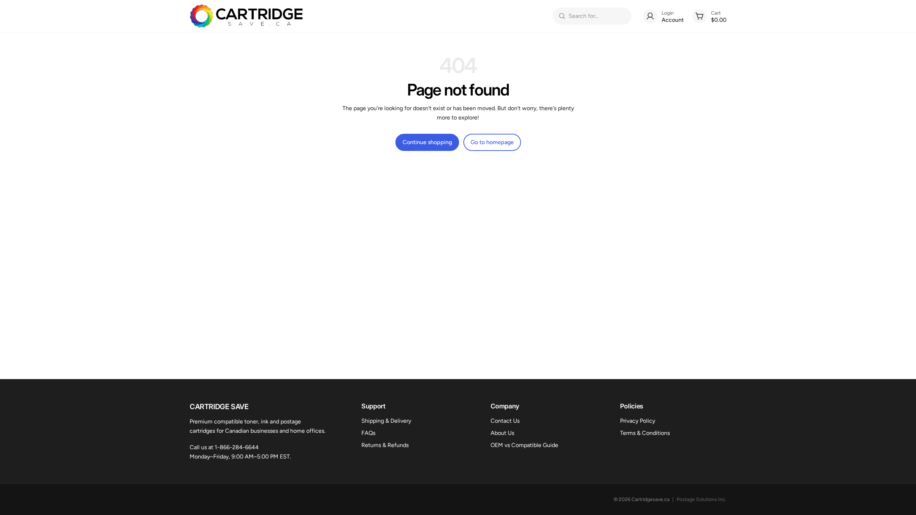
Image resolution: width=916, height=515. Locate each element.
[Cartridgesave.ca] (246, 16)
